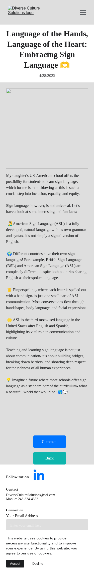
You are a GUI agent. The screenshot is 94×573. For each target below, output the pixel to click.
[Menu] (83, 12)
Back (49, 458)
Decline (37, 563)
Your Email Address (22, 516)
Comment (49, 441)
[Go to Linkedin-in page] (39, 475)
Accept (15, 563)
